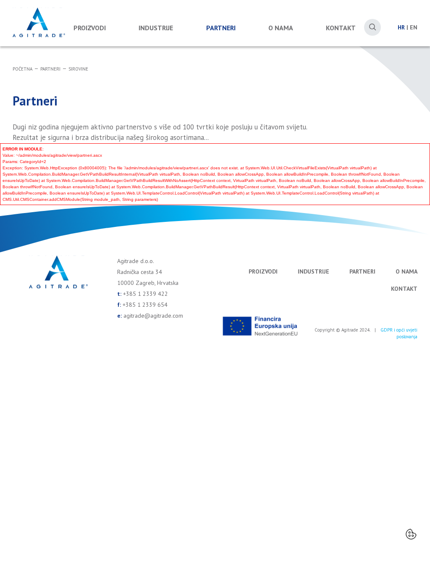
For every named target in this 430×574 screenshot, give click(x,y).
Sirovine (78, 69)
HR (401, 27)
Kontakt (341, 28)
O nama (280, 28)
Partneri (221, 28)
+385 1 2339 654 (145, 304)
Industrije (156, 28)
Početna (22, 69)
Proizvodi (89, 28)
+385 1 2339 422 (145, 294)
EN (413, 27)
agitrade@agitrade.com (153, 315)
